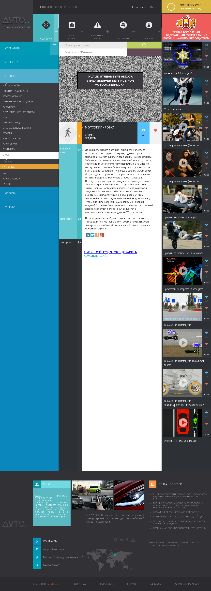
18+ (4, 173)
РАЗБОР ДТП (132, 584)
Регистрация (139, 7)
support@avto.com (53, 549)
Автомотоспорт (12, 178)
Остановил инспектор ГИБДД (19, 112)
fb (127, 540)
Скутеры (8, 161)
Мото (6, 155)
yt (133, 540)
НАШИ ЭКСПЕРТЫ (106, 584)
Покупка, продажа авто (15, 91)
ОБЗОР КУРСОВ (80, 584)
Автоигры (10, 193)
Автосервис (9, 106)
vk (115, 540)
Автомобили (10, 143)
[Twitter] (92, 235)
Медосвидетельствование (17, 128)
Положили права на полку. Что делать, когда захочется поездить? (179, 522)
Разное (6, 184)
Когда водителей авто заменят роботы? (176, 512)
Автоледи (8, 133)
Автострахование (12, 96)
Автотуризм (9, 149)
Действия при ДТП (12, 122)
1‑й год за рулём (11, 85)
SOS (5, 117)
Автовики (10, 76)
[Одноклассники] (97, 235)
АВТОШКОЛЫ (156, 584)
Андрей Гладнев (90, 137)
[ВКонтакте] (88, 235)
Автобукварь (12, 48)
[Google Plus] (102, 235)
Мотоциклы (9, 167)
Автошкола (11, 62)
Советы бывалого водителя (18, 101)
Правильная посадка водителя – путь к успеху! (180, 528)
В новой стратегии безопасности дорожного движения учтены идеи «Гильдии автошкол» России (180, 496)
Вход (153, 7)
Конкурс (9, 207)
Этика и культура (12, 138)
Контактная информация (187, 584)
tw (121, 540)
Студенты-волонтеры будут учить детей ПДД (178, 516)
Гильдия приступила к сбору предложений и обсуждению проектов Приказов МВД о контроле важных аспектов (179, 505)
